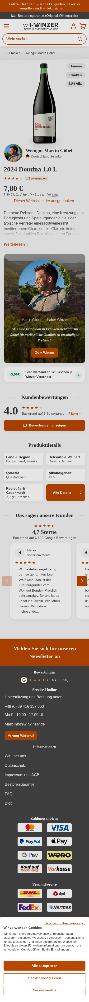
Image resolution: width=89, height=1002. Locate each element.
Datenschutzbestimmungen (64, 923)
